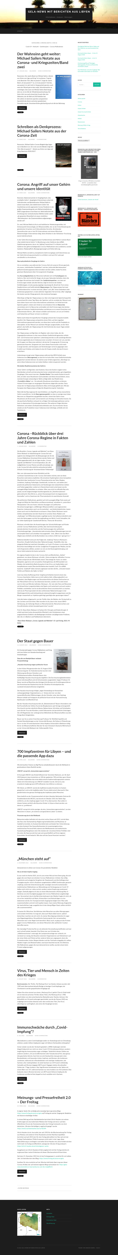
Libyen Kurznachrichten (84, 112)
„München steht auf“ (34, 859)
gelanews (32, 71)
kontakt (20, 31)
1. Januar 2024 (22, 446)
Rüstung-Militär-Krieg (84, 125)
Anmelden (49, 1213)
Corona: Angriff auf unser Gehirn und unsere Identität (43, 186)
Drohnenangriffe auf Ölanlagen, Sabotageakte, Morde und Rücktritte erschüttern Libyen (88, 64)
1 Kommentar (41, 446)
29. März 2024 (21, 192)
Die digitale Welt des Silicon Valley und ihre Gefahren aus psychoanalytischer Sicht (88, 48)
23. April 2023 (21, 759)
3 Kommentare (42, 139)
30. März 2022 (21, 1106)
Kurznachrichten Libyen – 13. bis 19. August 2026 (88, 54)
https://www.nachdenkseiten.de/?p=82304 (31, 1128)
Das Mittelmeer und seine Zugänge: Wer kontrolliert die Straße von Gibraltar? (89, 70)
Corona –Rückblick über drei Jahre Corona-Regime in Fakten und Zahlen (42, 437)
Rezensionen (81, 122)
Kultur (79, 105)
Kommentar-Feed (51, 1220)
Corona (80, 102)
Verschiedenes (82, 128)
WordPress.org (50, 1223)
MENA (80, 118)
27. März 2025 (21, 139)
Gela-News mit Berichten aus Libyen (59, 11)
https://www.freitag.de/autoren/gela (29, 1113)
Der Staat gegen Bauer (35, 641)
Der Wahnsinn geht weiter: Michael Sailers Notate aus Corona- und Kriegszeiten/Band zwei (42, 60)
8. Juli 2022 (20, 1035)
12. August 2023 (22, 645)
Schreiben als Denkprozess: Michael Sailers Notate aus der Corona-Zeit (41, 131)
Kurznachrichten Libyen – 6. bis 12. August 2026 (87, 58)
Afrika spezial (81, 98)
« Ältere (23, 1188)
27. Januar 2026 (22, 71)
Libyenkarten (81, 115)
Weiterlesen (22, 108)
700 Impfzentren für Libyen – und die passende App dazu (44, 753)
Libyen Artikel (81, 108)
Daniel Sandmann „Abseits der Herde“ (88, 199)
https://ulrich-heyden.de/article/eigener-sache (32, 1146)
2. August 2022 (22, 979)
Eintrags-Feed (50, 1216)
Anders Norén (90, 1248)
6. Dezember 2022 (22, 862)
